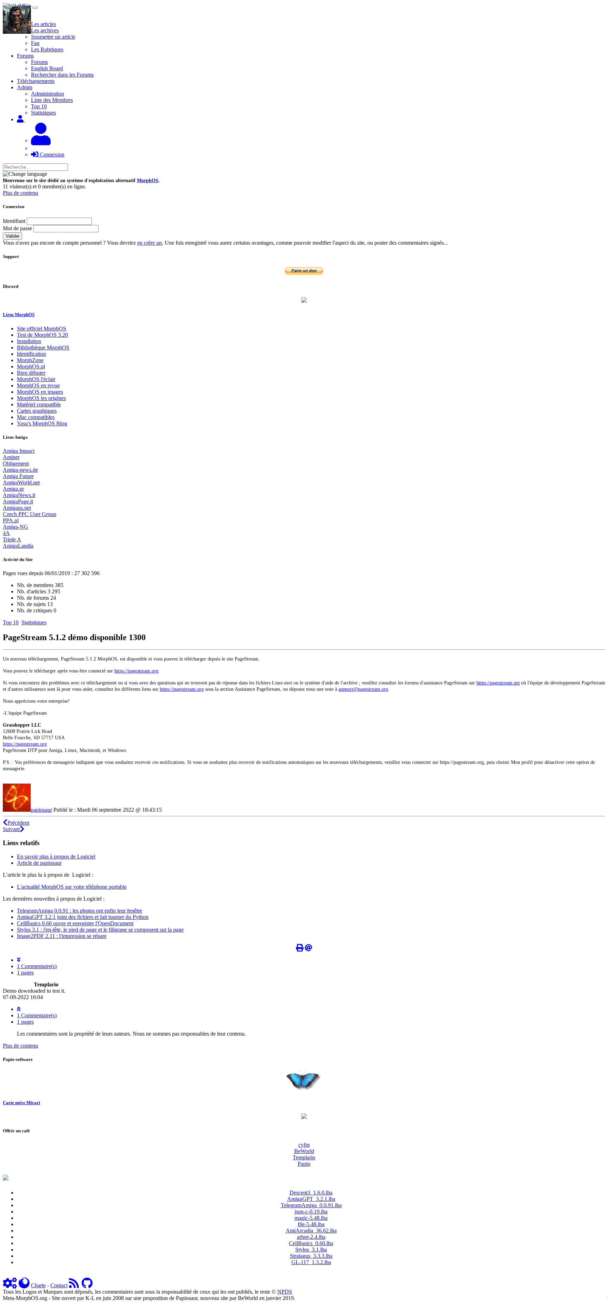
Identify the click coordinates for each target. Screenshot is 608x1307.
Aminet (11, 457)
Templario (304, 1157)
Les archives (45, 30)
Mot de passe (17, 228)
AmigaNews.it (19, 495)
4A (6, 533)
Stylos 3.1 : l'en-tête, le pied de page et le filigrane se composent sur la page (100, 930)
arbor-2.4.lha (311, 1237)
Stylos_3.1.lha (311, 1250)
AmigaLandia (18, 546)
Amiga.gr (13, 489)
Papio (304, 1164)
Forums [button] (25, 56)
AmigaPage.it (18, 501)
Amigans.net (17, 508)
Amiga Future (18, 476)
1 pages (25, 973)
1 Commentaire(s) (37, 966)
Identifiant (14, 221)
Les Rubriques (47, 49)
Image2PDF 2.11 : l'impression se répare (62, 936)
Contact (59, 1285)
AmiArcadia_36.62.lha (311, 1231)
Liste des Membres (52, 100)
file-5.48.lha (311, 1224)
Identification (31, 354)
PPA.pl (11, 520)
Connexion (51, 154)
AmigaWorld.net (21, 482)
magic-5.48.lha (311, 1218)
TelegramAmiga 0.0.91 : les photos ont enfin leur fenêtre (79, 911)
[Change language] (25, 174)
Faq (35, 43)
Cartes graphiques (37, 411)
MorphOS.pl (31, 366)
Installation (29, 341)
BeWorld (304, 1151)
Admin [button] (24, 87)
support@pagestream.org (363, 689)
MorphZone (30, 360)
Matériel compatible (39, 404)
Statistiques (43, 113)
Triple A (12, 539)
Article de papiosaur (39, 863)
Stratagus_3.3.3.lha (311, 1256)
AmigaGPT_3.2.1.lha (311, 1199)
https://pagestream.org (136, 671)
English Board (47, 68)
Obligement (16, 463)
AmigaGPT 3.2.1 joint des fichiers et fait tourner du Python (82, 917)
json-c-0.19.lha (311, 1212)
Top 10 (39, 106)
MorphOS (147, 180)
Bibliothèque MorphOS (43, 347)
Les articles (43, 24)
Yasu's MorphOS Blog (42, 423)
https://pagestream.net (498, 682)
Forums (39, 62)
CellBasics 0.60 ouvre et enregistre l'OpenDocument (75, 923)
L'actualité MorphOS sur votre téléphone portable (72, 887)
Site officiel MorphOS (41, 328)
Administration (47, 94)
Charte (38, 1285)
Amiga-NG (15, 527)
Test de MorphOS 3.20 (42, 335)
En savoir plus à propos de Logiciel (56, 856)
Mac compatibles (36, 417)
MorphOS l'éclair (36, 379)
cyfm (304, 1145)
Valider (12, 236)
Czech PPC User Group (29, 514)
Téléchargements (36, 81)
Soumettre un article (53, 37)
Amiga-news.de (20, 470)
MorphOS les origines (41, 398)
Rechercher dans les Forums (62, 75)
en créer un (149, 243)
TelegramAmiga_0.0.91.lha (311, 1205)
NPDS (284, 1292)
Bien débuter (31, 373)
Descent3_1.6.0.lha (311, 1193)
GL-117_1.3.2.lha (311, 1262)
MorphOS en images (40, 392)
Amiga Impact (18, 451)
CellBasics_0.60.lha (311, 1243)
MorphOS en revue (38, 385)
